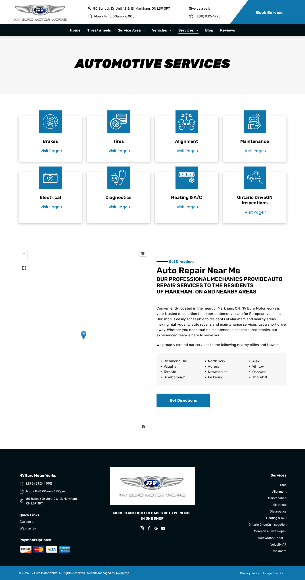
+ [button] (24, 253)
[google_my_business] (156, 529)
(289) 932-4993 (208, 16)
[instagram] (142, 529)
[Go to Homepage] (41, 6)
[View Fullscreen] (24, 268)
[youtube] (163, 529)
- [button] (24, 259)
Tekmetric (122, 573)
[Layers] (143, 253)
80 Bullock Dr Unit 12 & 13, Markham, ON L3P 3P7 (131, 8)
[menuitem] (75, 30)
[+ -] (83, 340)
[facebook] (149, 529)
